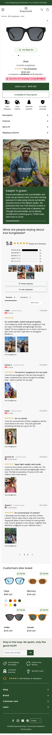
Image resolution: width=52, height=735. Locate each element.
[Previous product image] (12, 55)
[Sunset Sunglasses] (37, 617)
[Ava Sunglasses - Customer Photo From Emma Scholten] (30, 268)
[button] (25, 74)
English (34, 721)
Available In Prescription (25, 94)
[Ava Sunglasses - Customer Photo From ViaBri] (12, 268)
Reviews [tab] (9, 297)
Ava (22, 16)
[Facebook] (13, 720)
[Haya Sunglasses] (14, 581)
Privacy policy (26, 729)
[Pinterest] (27, 720)
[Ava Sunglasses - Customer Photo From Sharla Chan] (30, 275)
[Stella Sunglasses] (14, 617)
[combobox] (35, 720)
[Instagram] (17, 720)
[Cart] (48, 9)
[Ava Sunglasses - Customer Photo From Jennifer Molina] (21, 275)
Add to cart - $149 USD (26, 86)
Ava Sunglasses (10, 354)
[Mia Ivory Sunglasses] (37, 581)
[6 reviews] (26, 68)
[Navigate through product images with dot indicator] (18, 55)
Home (4, 16)
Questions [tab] (24, 297)
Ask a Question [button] (27, 289)
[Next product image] (40, 55)
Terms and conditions (35, 726)
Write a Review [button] (27, 284)
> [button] (32, 554)
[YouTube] (22, 720)
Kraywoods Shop (19, 726)
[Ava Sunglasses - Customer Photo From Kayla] (39, 268)
